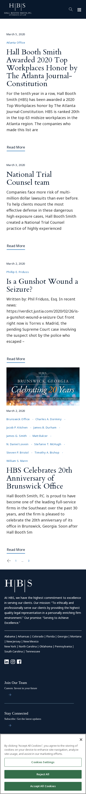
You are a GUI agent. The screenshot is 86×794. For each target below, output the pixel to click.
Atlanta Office (15, 42)
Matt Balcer (40, 436)
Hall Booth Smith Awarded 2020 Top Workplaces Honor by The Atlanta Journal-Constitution (42, 68)
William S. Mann (17, 461)
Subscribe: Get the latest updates (22, 718)
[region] (43, 764)
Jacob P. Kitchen (17, 427)
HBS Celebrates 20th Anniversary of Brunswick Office (39, 478)
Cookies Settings (42, 762)
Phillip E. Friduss (17, 272)
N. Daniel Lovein (17, 444)
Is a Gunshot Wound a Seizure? (42, 285)
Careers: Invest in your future (20, 688)
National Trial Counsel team (29, 178)
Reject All (43, 774)
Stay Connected (16, 713)
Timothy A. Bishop (46, 452)
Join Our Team (15, 683)
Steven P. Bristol (17, 452)
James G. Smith (16, 436)
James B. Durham (45, 427)
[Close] (81, 739)
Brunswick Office (18, 419)
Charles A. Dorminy (48, 419)
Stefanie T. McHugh (47, 444)
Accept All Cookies (43, 786)
